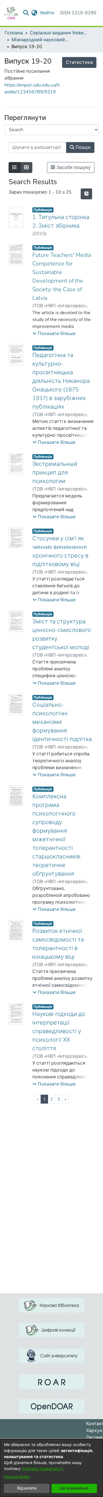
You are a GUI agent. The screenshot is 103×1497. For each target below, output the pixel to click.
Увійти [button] (47, 13)
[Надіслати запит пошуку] (26, 12)
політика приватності (42, 1469)
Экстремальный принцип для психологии (54, 472)
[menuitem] (34, 12)
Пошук (82, 147)
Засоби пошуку (73, 167)
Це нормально (74, 1488)
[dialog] (51, 1468)
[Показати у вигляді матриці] (26, 167)
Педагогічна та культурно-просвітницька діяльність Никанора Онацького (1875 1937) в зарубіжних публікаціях (61, 381)
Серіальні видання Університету (58, 33)
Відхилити (26, 1488)
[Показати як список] (15, 167)
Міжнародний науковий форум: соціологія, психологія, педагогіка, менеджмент (40, 40)
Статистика (79, 62)
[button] (54, 333)
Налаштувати (16, 1477)
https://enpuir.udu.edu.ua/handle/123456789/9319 (32, 88)
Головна (14, 33)
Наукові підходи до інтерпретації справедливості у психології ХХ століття (58, 1031)
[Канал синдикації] (86, 193)
